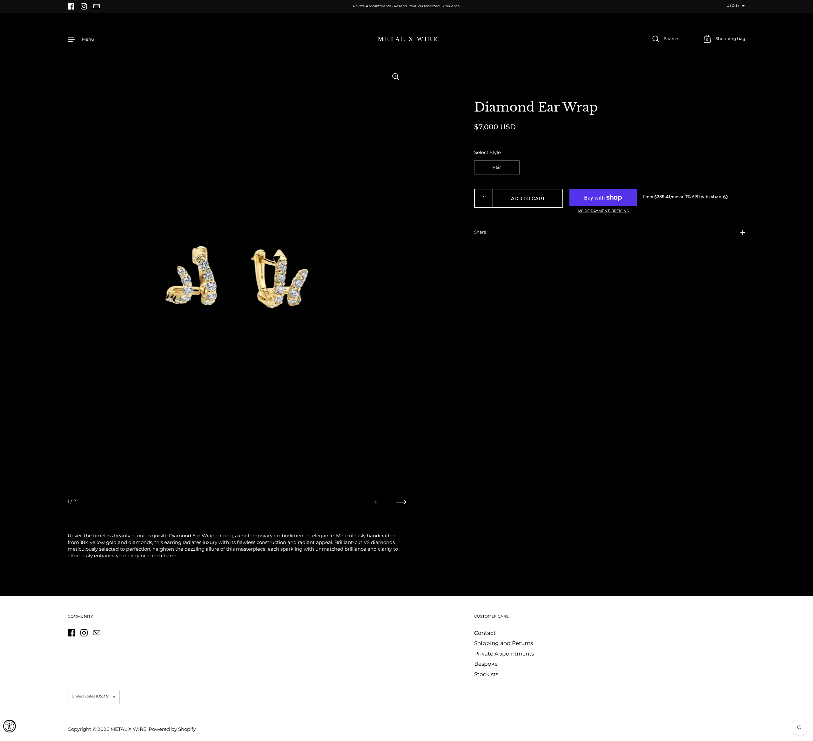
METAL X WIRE (128, 729)
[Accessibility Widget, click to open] (9, 726)
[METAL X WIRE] (406, 39)
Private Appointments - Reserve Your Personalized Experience (406, 6)
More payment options (603, 210)
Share (480, 232)
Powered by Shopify (172, 729)
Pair (497, 167)
